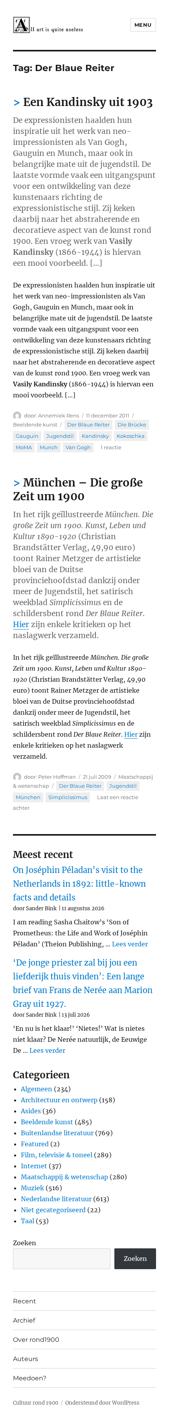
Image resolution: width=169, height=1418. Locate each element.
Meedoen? (29, 1378)
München (28, 797)
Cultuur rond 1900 (35, 1403)
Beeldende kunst (35, 424)
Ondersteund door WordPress (102, 1403)
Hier (21, 624)
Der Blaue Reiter (88, 424)
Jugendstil (60, 436)
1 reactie (111, 447)
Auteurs (25, 1359)
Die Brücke (132, 424)
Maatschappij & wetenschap (64, 1177)
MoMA (24, 447)
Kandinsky (95, 436)
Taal (27, 1221)
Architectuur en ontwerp (59, 1100)
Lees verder (130, 944)
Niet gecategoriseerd (53, 1210)
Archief (24, 1320)
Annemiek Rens (58, 415)
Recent (24, 1301)
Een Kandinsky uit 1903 (88, 102)
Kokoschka (131, 436)
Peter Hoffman (57, 777)
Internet (34, 1166)
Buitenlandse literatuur (57, 1133)
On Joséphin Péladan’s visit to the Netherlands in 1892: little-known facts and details (79, 883)
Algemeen (36, 1089)
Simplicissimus (67, 797)
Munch (49, 447)
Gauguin (27, 436)
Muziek (32, 1188)
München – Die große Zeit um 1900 (78, 489)
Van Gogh (78, 447)
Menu (143, 25)
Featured (35, 1144)
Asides (31, 1111)
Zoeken (24, 1243)
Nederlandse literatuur (56, 1199)
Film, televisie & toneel (56, 1155)
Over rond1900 (36, 1339)
